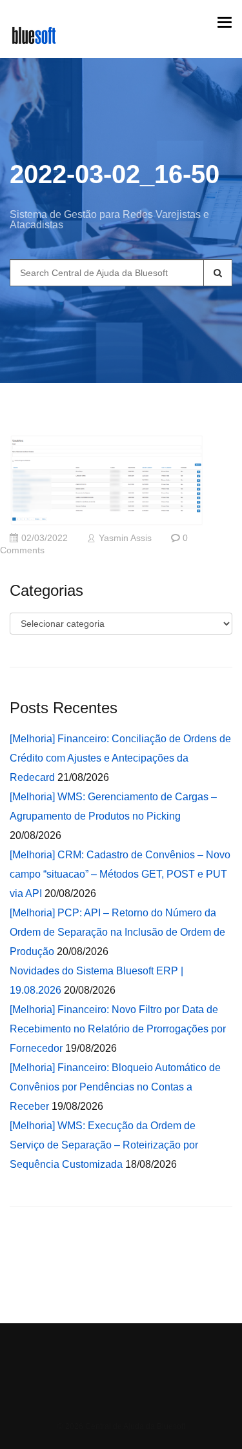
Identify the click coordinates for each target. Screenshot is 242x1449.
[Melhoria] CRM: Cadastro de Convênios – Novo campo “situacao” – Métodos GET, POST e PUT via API (120, 874)
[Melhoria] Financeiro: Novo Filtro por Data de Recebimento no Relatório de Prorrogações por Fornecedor (118, 1029)
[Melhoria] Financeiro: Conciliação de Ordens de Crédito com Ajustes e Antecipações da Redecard (120, 758)
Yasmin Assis (125, 538)
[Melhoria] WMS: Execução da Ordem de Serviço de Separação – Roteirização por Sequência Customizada (104, 1145)
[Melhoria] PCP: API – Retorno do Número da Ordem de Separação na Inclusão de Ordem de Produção (117, 932)
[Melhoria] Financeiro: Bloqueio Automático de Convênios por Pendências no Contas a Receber (115, 1087)
